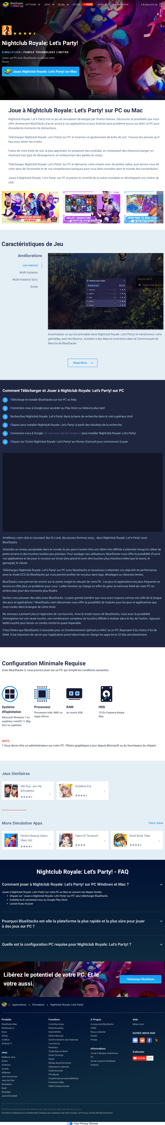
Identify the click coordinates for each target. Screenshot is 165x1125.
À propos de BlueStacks (102, 1024)
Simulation (11, 52)
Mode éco (53, 1047)
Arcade (5, 1068)
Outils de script (56, 1070)
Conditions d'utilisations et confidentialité (20, 1113)
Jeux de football (9, 1095)
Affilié (102, 4)
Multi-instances (56, 1035)
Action (5, 1061)
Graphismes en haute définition (64, 1078)
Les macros (54, 1043)
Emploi (94, 1035)
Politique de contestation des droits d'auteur (58, 1113)
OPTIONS (31, 4)
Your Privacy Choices (86, 1123)
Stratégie (6, 1092)
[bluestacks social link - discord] (135, 1040)
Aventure (6, 1065)
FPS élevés (54, 1074)
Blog (61, 4)
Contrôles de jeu (56, 1024)
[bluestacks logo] (13, 5)
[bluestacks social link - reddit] (142, 1040)
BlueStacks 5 (8, 1028)
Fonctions (54, 1019)
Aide (135, 1019)
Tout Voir (156, 823)
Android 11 (7, 1043)
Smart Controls (56, 1055)
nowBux (6, 1039)
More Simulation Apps (22, 823)
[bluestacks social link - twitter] (156, 1040)
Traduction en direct (58, 1051)
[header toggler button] (160, 4)
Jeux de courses (9, 1076)
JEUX (47, 4)
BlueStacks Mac (9, 1024)
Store (82, 4)
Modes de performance (60, 1063)
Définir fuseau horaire (59, 1086)
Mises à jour (138, 1024)
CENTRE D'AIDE (120, 4)
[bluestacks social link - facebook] (149, 1040)
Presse (94, 1039)
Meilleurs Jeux (8, 1057)
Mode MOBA (55, 1032)
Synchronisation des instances (63, 1039)
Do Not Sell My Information (101, 1113)
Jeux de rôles (8, 1080)
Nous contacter (98, 1032)
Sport (4, 1088)
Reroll (51, 1059)
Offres (5, 1035)
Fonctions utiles (56, 1082)
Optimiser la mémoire (59, 1066)
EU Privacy (83, 1113)
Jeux (4, 1052)
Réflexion (6, 1072)
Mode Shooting (56, 1028)
